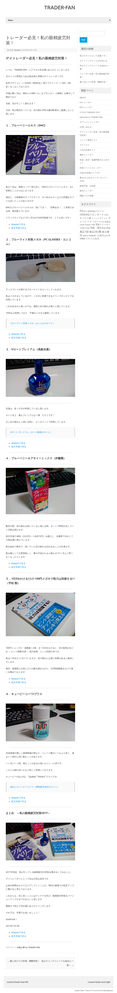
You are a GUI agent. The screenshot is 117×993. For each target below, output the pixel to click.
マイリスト (85, 145)
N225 (106, 215)
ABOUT (83, 97)
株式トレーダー (87, 191)
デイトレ (103, 218)
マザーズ (96, 221)
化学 (102, 222)
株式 (102, 235)
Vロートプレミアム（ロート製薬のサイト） (31, 432)
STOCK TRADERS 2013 (90, 112)
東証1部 (84, 231)
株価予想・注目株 (88, 186)
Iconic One (79, 990)
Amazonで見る (18, 224)
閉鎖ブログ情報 (87, 196)
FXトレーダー (86, 102)
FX (81, 210)
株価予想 (86, 235)
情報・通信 (96, 227)
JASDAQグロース (95, 211)
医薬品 (107, 222)
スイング (95, 218)
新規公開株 (106, 228)
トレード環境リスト (89, 140)
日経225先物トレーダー (90, 173)
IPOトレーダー (86, 107)
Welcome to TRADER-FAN (91, 117)
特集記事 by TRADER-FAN (28, 947)
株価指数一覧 (94, 235)
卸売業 (82, 225)
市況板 (87, 228)
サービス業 (85, 218)
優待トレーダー (87, 155)
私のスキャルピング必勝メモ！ (93, 56)
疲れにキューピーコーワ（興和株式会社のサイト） (34, 787)
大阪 (93, 224)
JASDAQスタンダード (92, 214)
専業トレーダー (102, 224)
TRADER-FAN (59, 7)
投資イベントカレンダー (90, 168)
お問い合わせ (86, 127)
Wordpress (108, 990)
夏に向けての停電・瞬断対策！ (23, 961)
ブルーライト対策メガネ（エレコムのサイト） (32, 323)
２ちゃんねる (92, 238)
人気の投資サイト (88, 150)
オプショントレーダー (89, 122)
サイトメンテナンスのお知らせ (93, 61)
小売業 (82, 228)
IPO (85, 211)
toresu (17, 50)
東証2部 (93, 231)
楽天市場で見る (18, 228)
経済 (106, 235)
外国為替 (88, 225)
